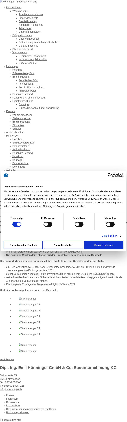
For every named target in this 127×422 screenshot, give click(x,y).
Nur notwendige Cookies (23, 245)
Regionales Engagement (32, 56)
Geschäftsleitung (28, 21)
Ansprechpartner (15, 132)
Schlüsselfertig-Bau (23, 73)
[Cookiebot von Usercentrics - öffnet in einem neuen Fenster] (109, 175)
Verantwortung (20, 52)
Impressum (12, 398)
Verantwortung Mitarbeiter (33, 59)
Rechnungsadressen (17, 412)
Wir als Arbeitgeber (22, 115)
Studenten (18, 125)
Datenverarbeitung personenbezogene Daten (31, 409)
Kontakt (10, 395)
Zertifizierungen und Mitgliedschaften (39, 42)
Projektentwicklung (22, 101)
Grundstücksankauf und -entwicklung (39, 108)
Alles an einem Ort (22, 49)
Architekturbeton (28, 90)
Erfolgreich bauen (22, 35)
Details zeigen (109, 235)
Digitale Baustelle (28, 45)
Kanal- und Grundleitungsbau (28, 97)
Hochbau (17, 70)
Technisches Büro (28, 80)
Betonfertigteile (20, 76)
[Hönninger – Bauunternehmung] (18, 1)
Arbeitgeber (25, 28)
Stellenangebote (21, 118)
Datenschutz (13, 405)
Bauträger (24, 104)
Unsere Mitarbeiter (29, 38)
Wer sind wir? (19, 11)
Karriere (10, 111)
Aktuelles (11, 170)
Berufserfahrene (21, 121)
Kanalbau (17, 156)
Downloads (18, 166)
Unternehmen (13, 7)
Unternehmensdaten (30, 31)
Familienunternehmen (31, 14)
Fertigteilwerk (26, 83)
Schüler (16, 128)
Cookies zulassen (103, 245)
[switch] (48, 224)
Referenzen (12, 135)
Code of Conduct (28, 63)
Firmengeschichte (28, 18)
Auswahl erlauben (63, 245)
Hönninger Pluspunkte (31, 25)
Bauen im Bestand (22, 94)
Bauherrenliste (20, 163)
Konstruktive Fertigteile (31, 87)
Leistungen (12, 66)
